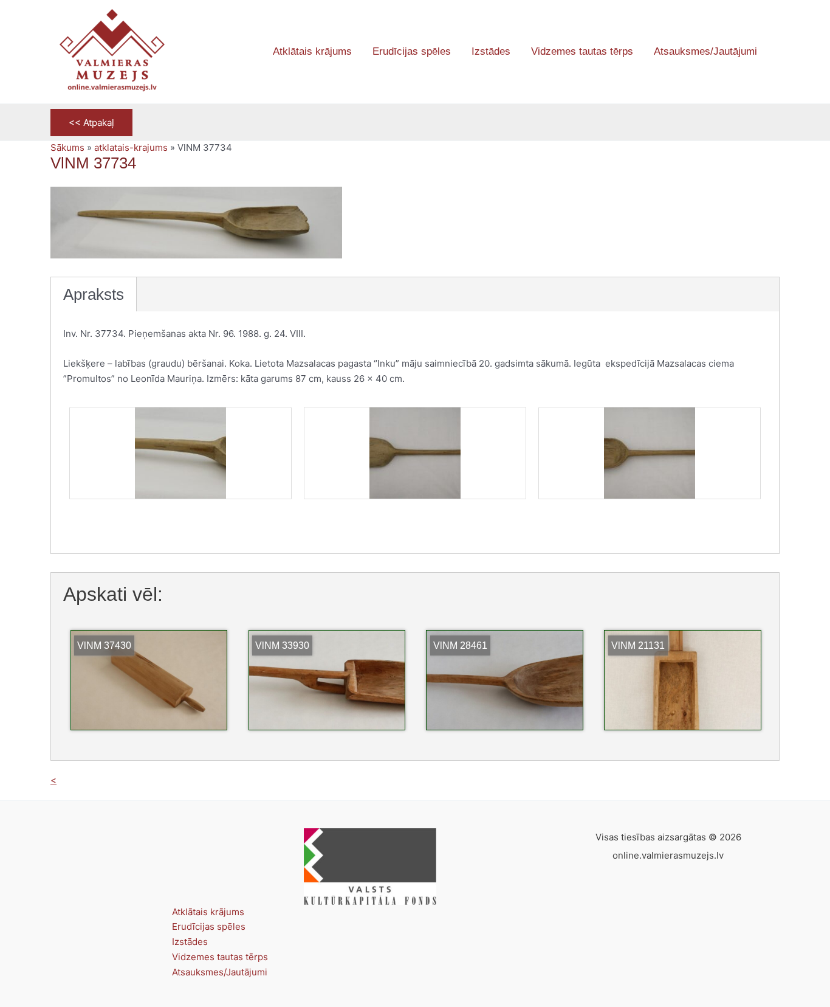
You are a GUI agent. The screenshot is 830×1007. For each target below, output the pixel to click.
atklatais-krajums (131, 147)
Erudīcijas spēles (208, 926)
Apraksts (93, 294)
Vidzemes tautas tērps (220, 957)
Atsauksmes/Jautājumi (219, 972)
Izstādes (190, 941)
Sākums (67, 147)
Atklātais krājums (208, 912)
